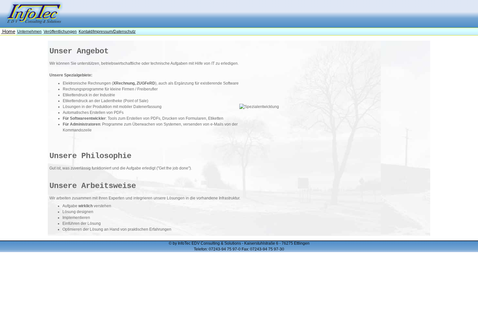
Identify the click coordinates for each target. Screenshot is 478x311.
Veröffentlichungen (60, 31)
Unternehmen (29, 31)
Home (8, 31)
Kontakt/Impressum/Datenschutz (107, 31)
